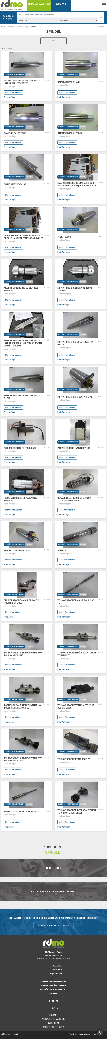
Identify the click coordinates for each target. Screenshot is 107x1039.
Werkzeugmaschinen (38, 4)
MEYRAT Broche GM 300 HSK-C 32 (74, 397)
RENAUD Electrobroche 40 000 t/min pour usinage (74, 499)
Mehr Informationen (13, 92)
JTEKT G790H (64, 237)
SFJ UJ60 (61, 550)
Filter (53, 41)
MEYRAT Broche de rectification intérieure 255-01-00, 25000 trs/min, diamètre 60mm (23, 343)
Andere (53, 993)
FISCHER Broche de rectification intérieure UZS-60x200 (22, 82)
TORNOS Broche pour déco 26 (73, 759)
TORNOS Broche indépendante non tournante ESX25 (23, 654)
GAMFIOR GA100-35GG (15, 133)
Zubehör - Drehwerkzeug (53, 981)
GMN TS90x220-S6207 (15, 184)
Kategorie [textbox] (23, 20)
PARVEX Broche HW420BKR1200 (73, 448)
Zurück (102, 27)
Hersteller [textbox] (64, 20)
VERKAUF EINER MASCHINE (53, 1019)
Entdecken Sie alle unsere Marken (53, 891)
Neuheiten (53, 868)
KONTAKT (53, 1015)
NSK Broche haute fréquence (20, 448)
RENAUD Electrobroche (17, 550)
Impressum (53, 1023)
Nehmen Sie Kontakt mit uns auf (53, 926)
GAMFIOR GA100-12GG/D (69, 133)
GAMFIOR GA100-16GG (68, 82)
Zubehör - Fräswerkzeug (53, 985)
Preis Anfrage (10, 97)
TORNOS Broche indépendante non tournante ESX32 (23, 759)
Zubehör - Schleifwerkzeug (15, 74)
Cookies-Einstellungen (53, 1027)
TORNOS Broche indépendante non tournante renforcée (23, 706)
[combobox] (37, 20)
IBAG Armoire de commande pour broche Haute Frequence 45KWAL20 (76, 184)
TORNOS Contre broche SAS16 (20, 811)
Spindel (29, 74)
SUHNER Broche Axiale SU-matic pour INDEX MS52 (21, 601)
